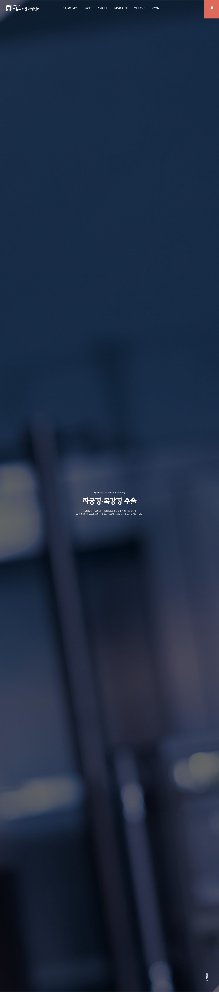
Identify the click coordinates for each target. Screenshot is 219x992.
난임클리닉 (102, 8)
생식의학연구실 (139, 8)
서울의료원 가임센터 (70, 8)
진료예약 (88, 8)
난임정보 (155, 8)
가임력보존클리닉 (120, 8)
